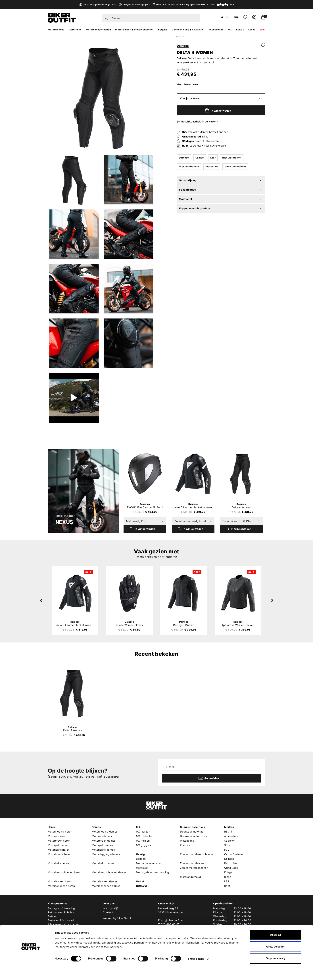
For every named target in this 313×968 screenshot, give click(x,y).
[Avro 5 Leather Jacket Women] (193, 473)
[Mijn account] (254, 18)
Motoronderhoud (190, 876)
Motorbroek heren (59, 840)
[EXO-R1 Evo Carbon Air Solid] (145, 473)
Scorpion (229, 840)
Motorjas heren (57, 836)
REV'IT (228, 831)
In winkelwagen (221, 110)
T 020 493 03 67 (169, 924)
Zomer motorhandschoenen (197, 854)
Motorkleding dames (104, 831)
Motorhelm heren (58, 863)
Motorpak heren (58, 845)
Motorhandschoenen (98, 29)
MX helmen (143, 840)
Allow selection (275, 946)
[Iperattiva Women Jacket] (238, 593)
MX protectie (144, 836)
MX (230, 29)
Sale (262, 29)
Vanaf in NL (99, 4)
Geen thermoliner (235, 166)
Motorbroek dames (103, 840)
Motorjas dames (102, 836)
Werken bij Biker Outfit (117, 918)
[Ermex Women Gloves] (129, 593)
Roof (227, 885)
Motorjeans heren (58, 849)
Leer (213, 157)
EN (227, 17)
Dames (199, 157)
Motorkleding (56, 29)
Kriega (228, 872)
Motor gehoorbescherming (152, 872)
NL (222, 17)
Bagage (162, 29)
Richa (227, 876)
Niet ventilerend (189, 166)
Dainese (183, 45)
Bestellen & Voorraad (61, 920)
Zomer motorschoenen (194, 867)
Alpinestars (231, 836)
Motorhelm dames (103, 863)
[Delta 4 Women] (241, 473)
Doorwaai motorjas (191, 831)
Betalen (52, 916)
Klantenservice (58, 903)
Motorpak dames (102, 845)
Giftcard (141, 885)
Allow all (275, 934)
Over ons (109, 903)
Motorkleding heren (60, 831)
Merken (229, 827)
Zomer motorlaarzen (192, 863)
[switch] (111, 958)
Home (178, 36)
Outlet (140, 881)
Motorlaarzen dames (104, 881)
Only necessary (275, 958)
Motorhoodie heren (59, 854)
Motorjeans (187, 840)
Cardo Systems (233, 854)
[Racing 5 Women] (183, 593)
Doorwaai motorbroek (193, 836)
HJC (226, 849)
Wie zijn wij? (110, 908)
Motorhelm (75, 29)
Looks (251, 29)
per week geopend (136, 4)
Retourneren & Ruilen (61, 912)
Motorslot (142, 867)
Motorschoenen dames (106, 885)
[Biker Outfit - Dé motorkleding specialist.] (62, 22)
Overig (140, 854)
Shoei (227, 845)
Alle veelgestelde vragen (63, 924)
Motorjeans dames (103, 849)
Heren (52, 827)
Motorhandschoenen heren (64, 872)
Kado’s (240, 29)
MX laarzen (143, 831)
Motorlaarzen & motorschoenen (134, 29)
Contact (108, 912)
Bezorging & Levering (61, 908)
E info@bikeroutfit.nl (170, 920)
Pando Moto (231, 863)
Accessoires (215, 29)
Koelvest (185, 845)
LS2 (226, 881)
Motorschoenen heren (61, 885)
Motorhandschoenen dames (109, 872)
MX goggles (143, 845)
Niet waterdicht (231, 157)
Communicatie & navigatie (187, 29)
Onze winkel (166, 903)
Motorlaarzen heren (60, 881)
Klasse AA (211, 166)
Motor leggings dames (106, 854)
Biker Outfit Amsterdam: (185, 4)
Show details (196, 958)
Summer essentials (192, 827)
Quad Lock (231, 867)
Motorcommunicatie (148, 863)
